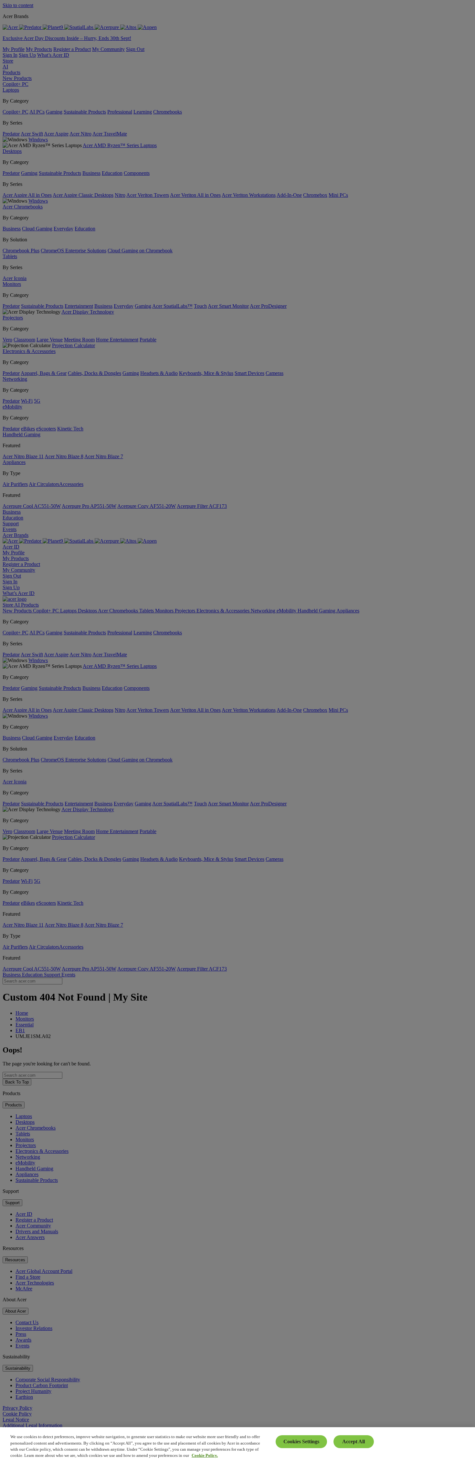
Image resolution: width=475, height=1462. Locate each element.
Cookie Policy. (205, 1455)
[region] (237, 1444)
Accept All (353, 1441)
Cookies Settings (301, 1441)
